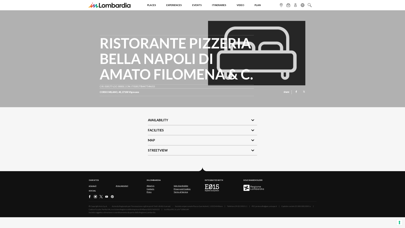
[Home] (110, 5)
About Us (150, 186)
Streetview (158, 150)
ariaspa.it (92, 186)
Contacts (150, 189)
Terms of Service (181, 192)
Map (151, 140)
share (286, 92)
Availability (158, 120)
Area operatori (122, 186)
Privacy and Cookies (182, 189)
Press (149, 192)
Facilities (156, 130)
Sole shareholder (181, 186)
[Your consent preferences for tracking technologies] (399, 222)
